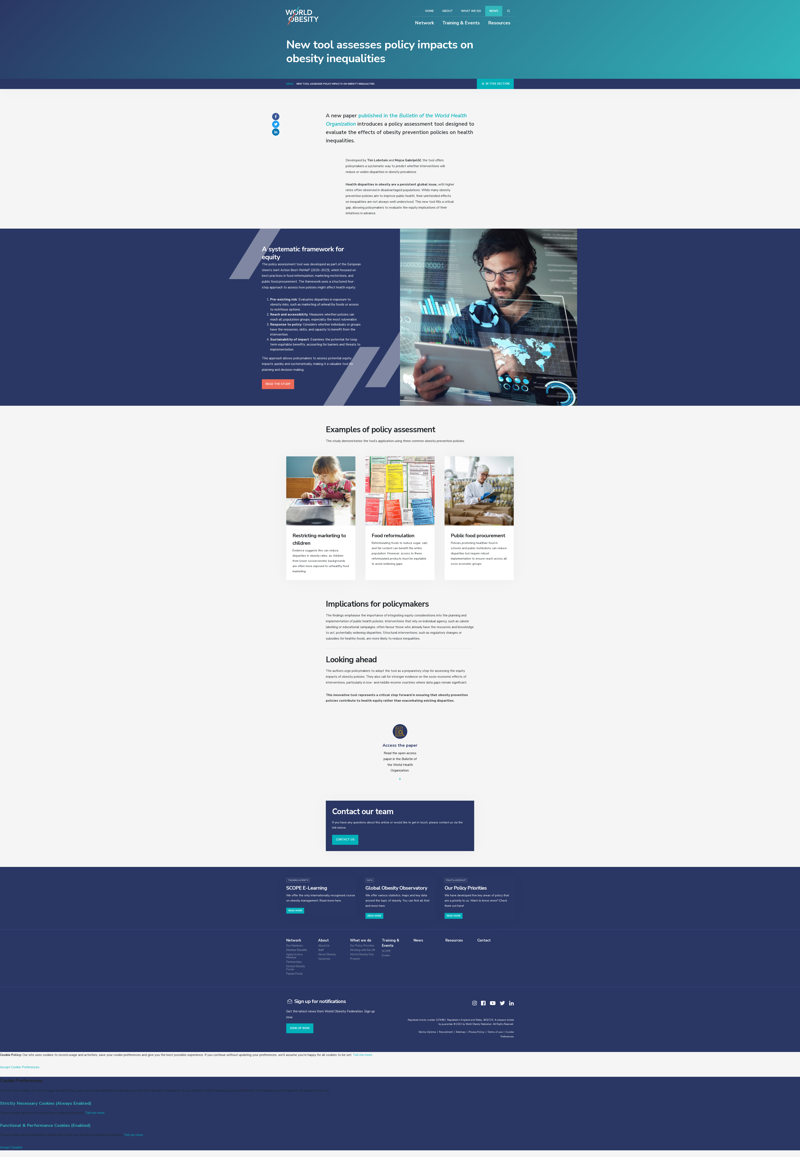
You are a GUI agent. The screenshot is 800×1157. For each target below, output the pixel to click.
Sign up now (300, 1028)
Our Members (294, 945)
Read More (295, 910)
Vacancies (324, 958)
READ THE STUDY (278, 384)
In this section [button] (497, 84)
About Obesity (327, 954)
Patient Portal (294, 973)
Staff (321, 950)
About (447, 11)
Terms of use (495, 1032)
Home (429, 11)
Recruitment (446, 1032)
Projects (355, 958)
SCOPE (386, 951)
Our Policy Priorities (362, 945)
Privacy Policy (476, 1032)
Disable (16, 1147)
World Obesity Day (362, 954)
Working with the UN (362, 950)
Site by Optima (427, 1032)
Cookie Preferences (25, 1067)
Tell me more (362, 1055)
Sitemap (460, 1032)
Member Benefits (296, 950)
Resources (499, 23)
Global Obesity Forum (295, 968)
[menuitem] (301, 945)
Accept (5, 1067)
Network (424, 23)
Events (386, 955)
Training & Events (461, 23)
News (493, 11)
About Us (324, 945)
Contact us (345, 839)
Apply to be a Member (294, 956)
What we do (471, 11)
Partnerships (294, 962)
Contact (484, 940)
